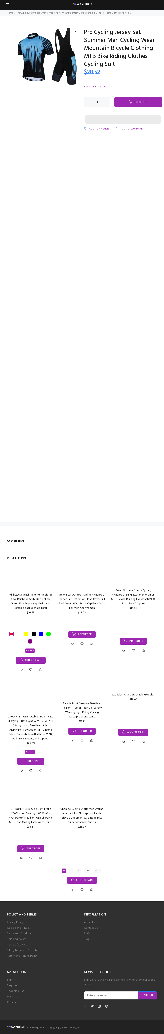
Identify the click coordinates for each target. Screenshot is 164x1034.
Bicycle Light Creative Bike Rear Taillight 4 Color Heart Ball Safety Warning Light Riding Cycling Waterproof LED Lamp (82, 710)
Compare (12, 1002)
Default (30, 752)
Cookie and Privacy (18, 928)
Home (10, 13)
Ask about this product (97, 86)
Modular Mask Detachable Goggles (133, 694)
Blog (87, 939)
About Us (89, 922)
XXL (87, 871)
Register (12, 985)
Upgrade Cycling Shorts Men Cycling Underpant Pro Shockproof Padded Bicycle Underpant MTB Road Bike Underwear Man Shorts (81, 816)
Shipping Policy (16, 939)
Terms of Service (17, 944)
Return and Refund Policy (22, 956)
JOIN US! (147, 995)
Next (74, 57)
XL (79, 871)
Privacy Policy (15, 922)
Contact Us (91, 928)
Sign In (11, 980)
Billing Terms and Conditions (24, 950)
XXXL (97, 871)
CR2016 (30, 651)
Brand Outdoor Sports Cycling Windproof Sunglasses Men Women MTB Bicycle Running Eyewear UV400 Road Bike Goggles (133, 597)
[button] (123, 115)
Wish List (12, 996)
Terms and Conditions (20, 933)
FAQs (87, 933)
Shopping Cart (16, 991)
